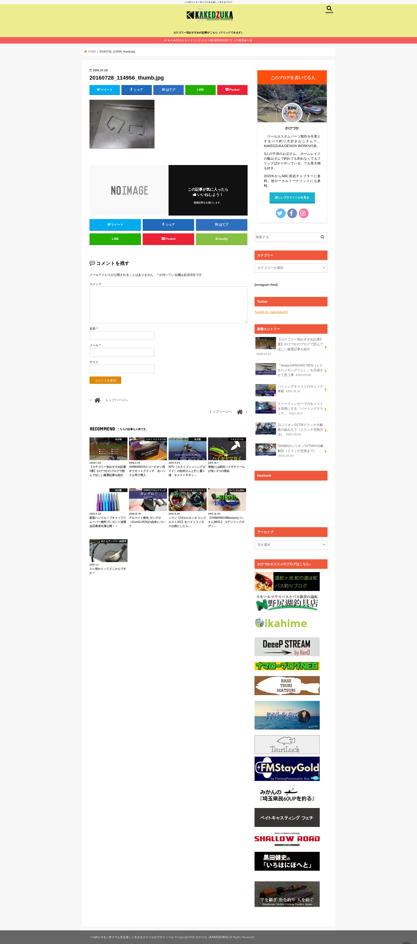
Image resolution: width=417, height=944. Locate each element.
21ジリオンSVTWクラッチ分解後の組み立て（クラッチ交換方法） (300, 429)
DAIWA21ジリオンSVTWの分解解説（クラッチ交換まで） (301, 450)
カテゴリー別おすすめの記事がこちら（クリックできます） (208, 32)
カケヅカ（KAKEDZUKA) (212, 937)
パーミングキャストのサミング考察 (300, 389)
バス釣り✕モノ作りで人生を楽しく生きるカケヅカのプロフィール (131, 937)
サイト (94, 362)
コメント (95, 284)
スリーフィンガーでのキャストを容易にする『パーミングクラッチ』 (300, 408)
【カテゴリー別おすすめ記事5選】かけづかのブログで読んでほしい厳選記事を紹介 (289, 347)
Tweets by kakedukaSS (271, 312)
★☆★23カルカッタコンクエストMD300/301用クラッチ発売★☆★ (209, 40)
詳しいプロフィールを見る (292, 197)
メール (95, 345)
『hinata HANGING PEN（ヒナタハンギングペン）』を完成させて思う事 (300, 370)
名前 (93, 328)
